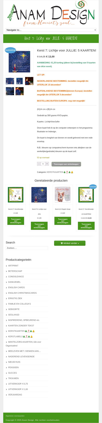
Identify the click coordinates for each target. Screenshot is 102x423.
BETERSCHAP (15, 271)
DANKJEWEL (14, 282)
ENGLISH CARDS (16, 287)
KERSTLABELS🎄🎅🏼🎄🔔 (20, 336)
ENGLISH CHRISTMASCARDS (22, 293)
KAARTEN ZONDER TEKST (21, 326)
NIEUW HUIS (14, 362)
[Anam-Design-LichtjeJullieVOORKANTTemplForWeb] (19, 62)
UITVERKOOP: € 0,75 (18, 384)
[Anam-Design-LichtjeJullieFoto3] (10, 91)
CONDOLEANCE (16, 277)
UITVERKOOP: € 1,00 (18, 389)
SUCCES (12, 373)
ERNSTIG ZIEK (15, 298)
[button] (15, 221)
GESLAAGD (13, 315)
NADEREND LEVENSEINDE (21, 357)
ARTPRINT (13, 266)
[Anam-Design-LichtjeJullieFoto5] (29, 81)
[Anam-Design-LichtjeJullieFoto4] (19, 91)
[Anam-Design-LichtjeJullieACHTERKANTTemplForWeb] (19, 81)
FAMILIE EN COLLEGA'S (19, 304)
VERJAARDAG (15, 395)
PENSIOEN (13, 367)
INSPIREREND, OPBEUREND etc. (24, 320)
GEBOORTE (14, 309)
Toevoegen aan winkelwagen (66, 164)
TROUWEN (13, 378)
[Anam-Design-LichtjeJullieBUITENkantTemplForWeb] (10, 81)
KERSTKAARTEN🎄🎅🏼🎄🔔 (60, 172)
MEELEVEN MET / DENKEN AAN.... (24, 351)
